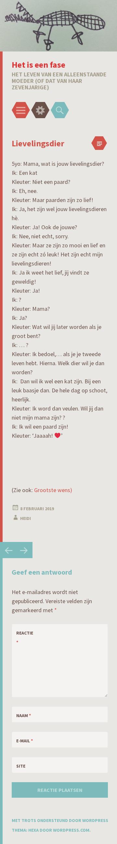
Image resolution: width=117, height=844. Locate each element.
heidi (25, 518)
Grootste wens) (53, 490)
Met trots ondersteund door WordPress (60, 820)
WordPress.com (71, 830)
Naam (23, 715)
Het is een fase (38, 64)
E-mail (24, 741)
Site (20, 766)
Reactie (24, 637)
